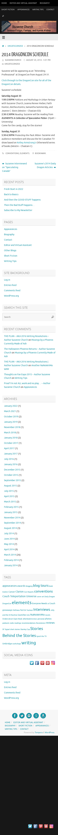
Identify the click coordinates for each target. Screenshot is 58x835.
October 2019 (11, 416)
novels (47, 615)
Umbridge (7, 643)
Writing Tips (38, 9)
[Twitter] (22, 715)
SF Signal (6, 629)
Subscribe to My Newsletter (18, 210)
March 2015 (10, 501)
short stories (15, 629)
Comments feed (12, 290)
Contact (50, 9)
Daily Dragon (49, 597)
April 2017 (9, 448)
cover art (40, 597)
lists (28, 615)
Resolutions (40, 623)
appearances (9, 586)
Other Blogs (10, 250)
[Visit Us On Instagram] (53, 664)
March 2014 (10, 554)
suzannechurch (13, 60)
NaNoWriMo (37, 614)
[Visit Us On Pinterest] (42, 664)
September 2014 (12, 522)
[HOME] (3, 46)
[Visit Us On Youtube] (47, 664)
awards (21, 585)
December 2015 (12, 469)
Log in (7, 279)
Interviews (41, 609)
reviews (50, 622)
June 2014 (9, 538)
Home (4, 3)
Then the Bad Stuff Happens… (19, 205)
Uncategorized (15, 46)
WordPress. (50, 732)
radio (12, 623)
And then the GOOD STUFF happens (22, 199)
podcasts (5, 623)
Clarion (19, 591)
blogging (29, 586)
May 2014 (9, 544)
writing (28, 643)
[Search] (3, 16)
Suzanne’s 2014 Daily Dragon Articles (45, 165)
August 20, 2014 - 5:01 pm (38, 60)
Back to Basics (11, 194)
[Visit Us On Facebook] (37, 664)
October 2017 (11, 443)
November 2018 (12, 427)
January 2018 (11, 437)
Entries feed (10, 285)
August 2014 (10, 528)
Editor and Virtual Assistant (23, 3)
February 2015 (11, 507)
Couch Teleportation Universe (19, 596)
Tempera (39, 732)
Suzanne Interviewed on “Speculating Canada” (14, 167)
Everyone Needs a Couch (43, 603)
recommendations (29, 623)
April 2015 (9, 496)
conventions (12, 153)
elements (24, 153)
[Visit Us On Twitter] (31, 664)
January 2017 (11, 453)
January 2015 (11, 512)
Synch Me (40, 636)
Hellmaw (16, 610)
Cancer (12, 591)
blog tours (40, 585)
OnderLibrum (7, 619)
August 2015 (10, 485)
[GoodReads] (36, 715)
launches (22, 614)
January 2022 (11, 406)
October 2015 (11, 475)
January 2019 (11, 422)
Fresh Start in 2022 (13, 189)
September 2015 (12, 480)
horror (23, 610)
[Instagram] (29, 715)
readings (17, 623)
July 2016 (9, 459)
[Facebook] (15, 715)
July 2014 (9, 533)
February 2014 (11, 560)
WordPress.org (11, 295)
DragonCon (6, 604)
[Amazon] (43, 715)
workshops (16, 644)
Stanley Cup (25, 629)
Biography (45, 3)
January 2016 (11, 464)
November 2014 (12, 517)
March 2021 (10, 411)
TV (45, 636)
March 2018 (10, 432)
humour (30, 610)
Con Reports (29, 592)
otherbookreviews (30, 619)
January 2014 (11, 565)
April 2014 (9, 549)
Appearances (23, 9)
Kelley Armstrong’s (26, 142)
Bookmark (40, 153)
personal (41, 619)
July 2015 (9, 491)
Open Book (17, 619)
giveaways (7, 610)
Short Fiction (8, 9)
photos (48, 618)
